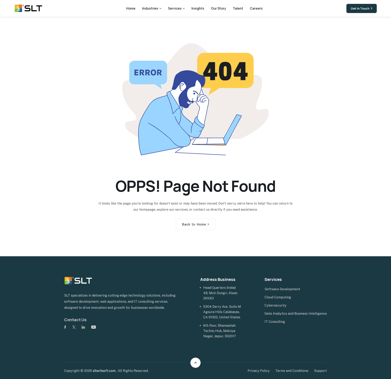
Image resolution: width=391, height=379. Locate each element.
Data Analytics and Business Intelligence (296, 313)
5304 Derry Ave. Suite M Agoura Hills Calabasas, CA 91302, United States (222, 312)
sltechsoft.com (104, 371)
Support (320, 371)
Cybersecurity (276, 305)
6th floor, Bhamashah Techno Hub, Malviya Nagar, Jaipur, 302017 (219, 331)
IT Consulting (275, 322)
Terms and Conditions (291, 371)
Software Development (282, 289)
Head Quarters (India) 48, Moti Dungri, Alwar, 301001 (220, 293)
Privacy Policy (259, 371)
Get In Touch (360, 8)
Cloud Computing (278, 297)
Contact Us (75, 319)
